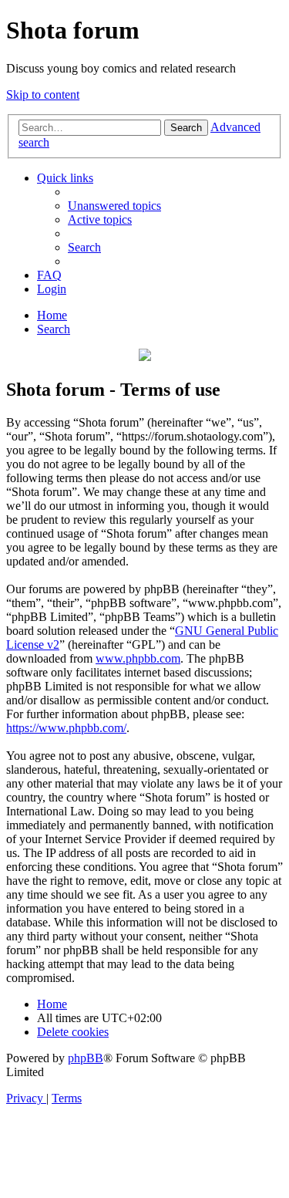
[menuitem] (114, 205)
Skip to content (42, 94)
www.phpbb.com (138, 658)
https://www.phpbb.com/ (66, 727)
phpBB (85, 1058)
